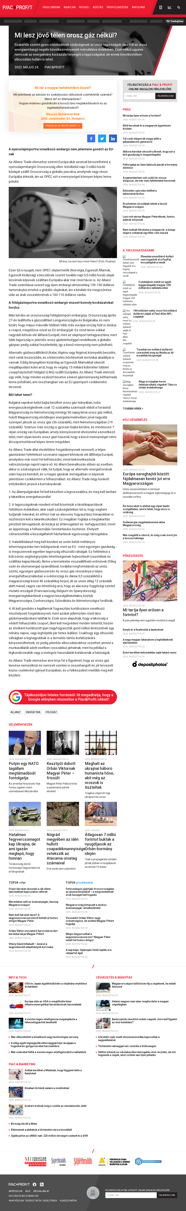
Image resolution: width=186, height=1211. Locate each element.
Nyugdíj (84, 7)
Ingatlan (70, 7)
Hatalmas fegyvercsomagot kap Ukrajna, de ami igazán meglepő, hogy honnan (24, 846)
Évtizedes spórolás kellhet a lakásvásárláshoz (140, 192)
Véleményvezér (20, 724)
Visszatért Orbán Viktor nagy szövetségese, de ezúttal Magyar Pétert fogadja (90, 921)
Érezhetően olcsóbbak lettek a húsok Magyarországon (145, 205)
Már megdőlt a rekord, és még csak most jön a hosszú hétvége (150, 537)
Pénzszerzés (133, 556)
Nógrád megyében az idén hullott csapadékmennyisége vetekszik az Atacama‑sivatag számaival (66, 848)
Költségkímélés (135, 420)
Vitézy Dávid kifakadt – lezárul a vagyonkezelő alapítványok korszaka (31, 946)
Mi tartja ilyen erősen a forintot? (142, 115)
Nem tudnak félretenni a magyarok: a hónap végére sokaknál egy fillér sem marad (149, 231)
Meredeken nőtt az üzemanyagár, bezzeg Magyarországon (33, 903)
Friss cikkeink (51, 7)
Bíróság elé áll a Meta (24, 1123)
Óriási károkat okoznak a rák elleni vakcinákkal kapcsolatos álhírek (30, 890)
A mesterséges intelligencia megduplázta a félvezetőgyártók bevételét (51, 1021)
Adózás (98, 7)
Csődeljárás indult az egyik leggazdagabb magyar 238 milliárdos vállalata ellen (154, 285)
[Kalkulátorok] (160, 7)
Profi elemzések (117, 7)
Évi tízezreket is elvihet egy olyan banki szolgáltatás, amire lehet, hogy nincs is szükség (146, 509)
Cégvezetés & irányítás (114, 977)
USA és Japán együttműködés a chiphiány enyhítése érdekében (56, 985)
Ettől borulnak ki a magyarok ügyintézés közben (147, 127)
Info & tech (17, 977)
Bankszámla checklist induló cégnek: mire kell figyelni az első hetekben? (144, 1021)
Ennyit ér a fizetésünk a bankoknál (143, 629)
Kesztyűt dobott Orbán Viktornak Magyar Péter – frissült (61, 770)
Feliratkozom (165, 96)
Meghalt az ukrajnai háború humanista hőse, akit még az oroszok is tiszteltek (99, 775)
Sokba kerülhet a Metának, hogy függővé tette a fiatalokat (53, 1072)
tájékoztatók (33, 1200)
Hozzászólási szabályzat (24, 1196)
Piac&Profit (54, 67)
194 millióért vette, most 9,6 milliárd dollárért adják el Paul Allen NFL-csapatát (155, 313)
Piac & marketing (22, 1064)
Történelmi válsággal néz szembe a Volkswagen (127, 1046)
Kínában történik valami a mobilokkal (47, 1088)
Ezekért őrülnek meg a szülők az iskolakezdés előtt (56, 1105)
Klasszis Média (68, 1200)
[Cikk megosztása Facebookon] (91, 138)
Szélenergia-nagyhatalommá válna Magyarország (144, 524)
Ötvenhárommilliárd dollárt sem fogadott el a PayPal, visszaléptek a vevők (157, 259)
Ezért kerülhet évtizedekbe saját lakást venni (150, 652)
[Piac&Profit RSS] (42, 1184)
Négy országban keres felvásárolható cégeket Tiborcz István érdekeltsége (158, 384)
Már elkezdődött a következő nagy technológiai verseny (44, 1037)
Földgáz (51, 712)
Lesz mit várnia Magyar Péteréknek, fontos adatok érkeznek (149, 218)
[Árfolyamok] (169, 7)
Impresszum (15, 1191)
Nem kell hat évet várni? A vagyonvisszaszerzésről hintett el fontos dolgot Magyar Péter (33, 918)
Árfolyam (138, 7)
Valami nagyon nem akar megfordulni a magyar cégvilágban (140, 1003)
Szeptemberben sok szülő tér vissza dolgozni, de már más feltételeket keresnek (149, 179)
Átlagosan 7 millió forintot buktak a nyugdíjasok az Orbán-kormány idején (100, 844)
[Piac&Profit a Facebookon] (35, 1184)
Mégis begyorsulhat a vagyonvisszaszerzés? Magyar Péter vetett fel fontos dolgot (88, 937)
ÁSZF (28, 1191)
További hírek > (133, 408)
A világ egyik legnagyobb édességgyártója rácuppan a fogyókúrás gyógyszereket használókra (43, 1045)
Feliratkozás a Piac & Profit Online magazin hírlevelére (137, 1190)
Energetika (33, 712)
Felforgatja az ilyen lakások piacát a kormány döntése (150, 166)
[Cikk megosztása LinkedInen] (113, 138)
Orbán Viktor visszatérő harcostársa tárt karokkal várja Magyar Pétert (33, 932)
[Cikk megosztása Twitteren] (102, 138)
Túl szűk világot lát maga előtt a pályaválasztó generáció (142, 140)
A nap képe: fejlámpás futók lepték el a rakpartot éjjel (89, 952)
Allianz (16, 712)
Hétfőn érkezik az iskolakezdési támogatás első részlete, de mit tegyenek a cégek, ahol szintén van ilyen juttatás (137, 1054)
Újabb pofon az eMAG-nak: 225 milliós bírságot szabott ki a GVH (49, 1135)
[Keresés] (178, 7)
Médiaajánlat (41, 1191)
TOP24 (17, 882)
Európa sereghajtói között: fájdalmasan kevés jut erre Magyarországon (146, 479)
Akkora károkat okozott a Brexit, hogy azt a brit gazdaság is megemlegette (149, 153)
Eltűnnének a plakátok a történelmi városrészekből (41, 1129)
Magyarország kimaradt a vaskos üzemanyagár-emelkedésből (86, 906)
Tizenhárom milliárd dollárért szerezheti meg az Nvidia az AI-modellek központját (155, 352)
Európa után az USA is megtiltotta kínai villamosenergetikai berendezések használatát (53, 1003)
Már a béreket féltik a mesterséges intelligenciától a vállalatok (48, 1052)
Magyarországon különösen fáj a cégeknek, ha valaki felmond (144, 985)
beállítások (50, 1200)
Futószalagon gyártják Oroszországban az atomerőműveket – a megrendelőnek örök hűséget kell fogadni (90, 892)
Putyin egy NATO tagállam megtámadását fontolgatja (24, 770)
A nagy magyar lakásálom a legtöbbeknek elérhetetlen (148, 641)
